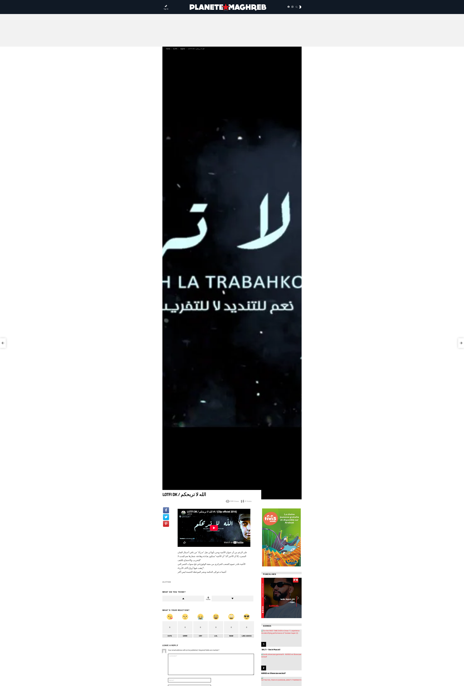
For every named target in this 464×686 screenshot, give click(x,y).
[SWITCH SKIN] (300, 7)
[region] (281, 598)
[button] (265, 598)
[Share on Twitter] (166, 517)
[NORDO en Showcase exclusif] (281, 661)
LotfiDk (167, 582)
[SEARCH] (296, 7)
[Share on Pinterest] (166, 524)
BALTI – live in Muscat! (270, 649)
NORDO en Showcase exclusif (273, 673)
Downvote (232, 598)
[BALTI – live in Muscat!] (281, 638)
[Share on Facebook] (166, 510)
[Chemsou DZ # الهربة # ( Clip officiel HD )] (3, 343)
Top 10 (166, 9)
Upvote (183, 598)
